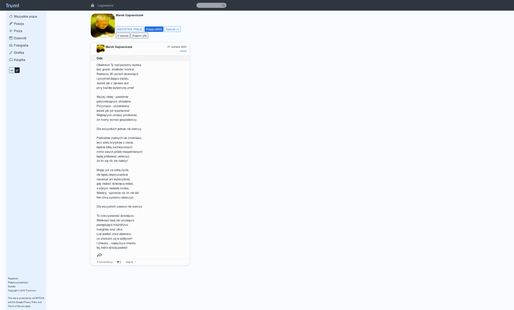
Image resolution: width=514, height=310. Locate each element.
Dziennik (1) (172, 29)
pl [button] (17, 70)
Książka (19, 59)
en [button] (11, 70)
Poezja (18, 23)
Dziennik (20, 38)
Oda (99, 58)
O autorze (122, 35)
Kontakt (11, 286)
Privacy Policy (30, 302)
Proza (17, 30)
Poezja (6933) (154, 29)
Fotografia (20, 45)
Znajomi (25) (139, 35)
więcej (129, 262)
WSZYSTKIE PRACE (129, 29)
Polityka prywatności (18, 282)
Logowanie (105, 5)
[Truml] (12, 5)
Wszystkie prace (25, 16)
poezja (183, 50)
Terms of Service (16, 306)
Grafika (18, 52)
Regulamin (13, 278)
